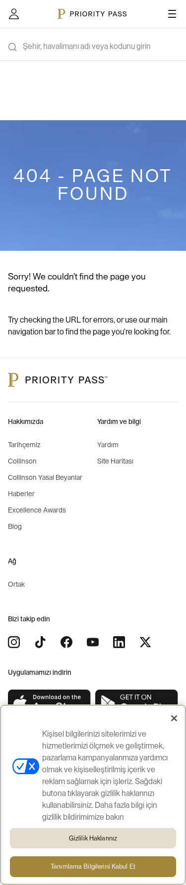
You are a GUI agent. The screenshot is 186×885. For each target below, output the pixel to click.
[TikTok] (40, 642)
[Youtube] (93, 642)
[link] (49, 704)
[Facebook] (66, 642)
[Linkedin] (119, 642)
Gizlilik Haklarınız (93, 838)
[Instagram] (14, 642)
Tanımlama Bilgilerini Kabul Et (93, 866)
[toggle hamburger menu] (172, 14)
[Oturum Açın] (14, 14)
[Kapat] (174, 718)
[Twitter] (145, 642)
